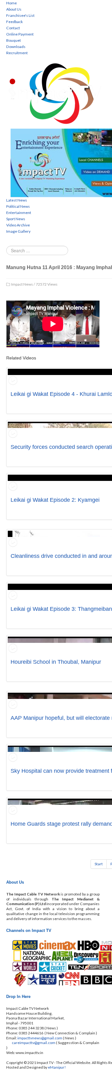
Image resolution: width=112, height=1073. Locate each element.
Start (99, 864)
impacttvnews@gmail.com (39, 1038)
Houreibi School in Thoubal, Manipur (56, 662)
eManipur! (57, 1067)
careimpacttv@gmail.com (33, 1042)
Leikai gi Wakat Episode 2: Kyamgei (55, 500)
